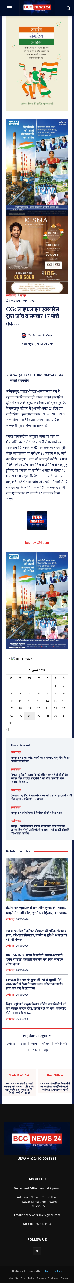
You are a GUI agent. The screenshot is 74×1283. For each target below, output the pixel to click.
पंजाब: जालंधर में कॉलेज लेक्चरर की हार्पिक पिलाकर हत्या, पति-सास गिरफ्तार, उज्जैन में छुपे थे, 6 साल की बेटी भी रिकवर (36, 935)
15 (55, 701)
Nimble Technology (51, 1271)
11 (20, 701)
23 (63, 708)
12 (29, 701)
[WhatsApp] (51, 355)
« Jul (8, 729)
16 (63, 701)
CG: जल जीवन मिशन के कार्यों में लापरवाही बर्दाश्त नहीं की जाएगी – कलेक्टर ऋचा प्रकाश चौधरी (55, 1086)
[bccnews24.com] (25, 335)
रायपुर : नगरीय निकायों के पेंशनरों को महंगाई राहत (36, 812)
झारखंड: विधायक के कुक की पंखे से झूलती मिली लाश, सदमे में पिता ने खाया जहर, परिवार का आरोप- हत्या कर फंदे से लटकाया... (35, 984)
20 (38, 708)
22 (55, 708)
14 (47, 701)
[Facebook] (23, 355)
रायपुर (23, 295)
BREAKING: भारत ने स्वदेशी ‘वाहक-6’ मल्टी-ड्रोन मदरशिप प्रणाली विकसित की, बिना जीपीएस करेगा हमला (35, 959)
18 (20, 708)
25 (20, 716)
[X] (33, 355)
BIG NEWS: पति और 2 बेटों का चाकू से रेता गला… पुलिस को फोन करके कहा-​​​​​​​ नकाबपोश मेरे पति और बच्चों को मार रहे (19, 1088)
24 (11, 716)
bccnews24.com (42, 335)
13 (38, 701)
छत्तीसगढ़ (11, 295)
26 (29, 716)
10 (11, 701)
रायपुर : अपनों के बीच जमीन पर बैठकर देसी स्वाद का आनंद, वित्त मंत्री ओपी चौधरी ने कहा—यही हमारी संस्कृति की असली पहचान (40, 830)
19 (29, 708)
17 (11, 708)
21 (47, 708)
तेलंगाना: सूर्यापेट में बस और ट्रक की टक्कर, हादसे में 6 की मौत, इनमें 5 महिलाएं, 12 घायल (41, 797)
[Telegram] (42, 355)
